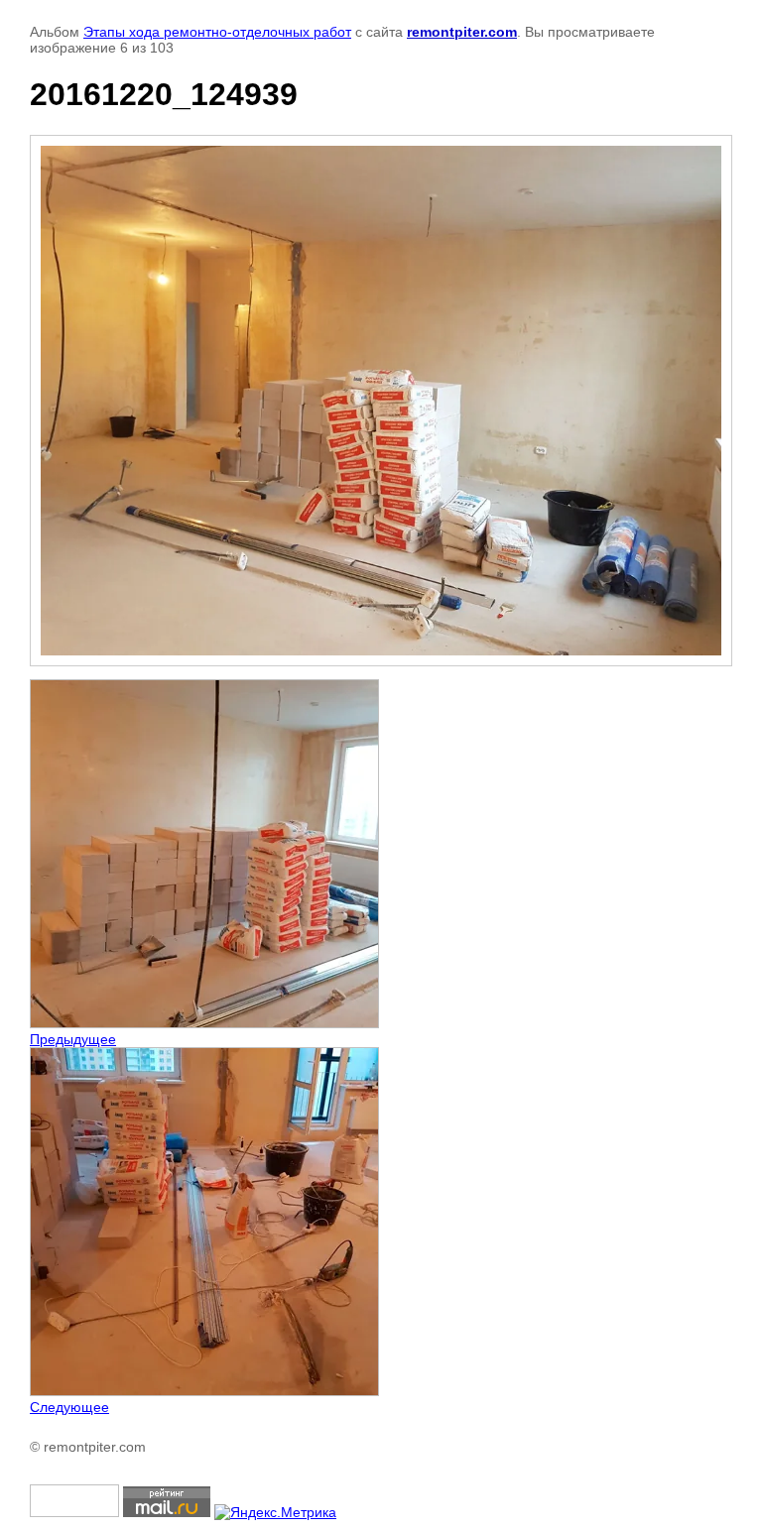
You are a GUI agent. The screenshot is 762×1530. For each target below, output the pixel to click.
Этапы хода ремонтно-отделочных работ (217, 32)
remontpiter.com (462, 32)
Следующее (69, 1407)
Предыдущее (73, 1039)
